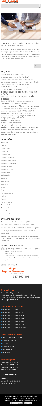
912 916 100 (14, 362)
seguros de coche (12, 118)
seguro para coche (28, 116)
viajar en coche (6, 214)
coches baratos (6, 84)
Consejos (20, 45)
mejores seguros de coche (9, 106)
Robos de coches (6, 202)
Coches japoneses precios (24, 87)
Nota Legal (27, 403)
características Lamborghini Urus (9, 77)
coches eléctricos (9, 87)
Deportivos (4, 184)
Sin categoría (5, 208)
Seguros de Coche (7, 205)
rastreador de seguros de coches (12, 108)
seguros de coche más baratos (11, 123)
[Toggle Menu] (39, 6)
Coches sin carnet (7, 169)
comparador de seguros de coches (17, 97)
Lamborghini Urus (28, 101)
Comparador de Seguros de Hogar (13, 318)
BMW (22, 75)
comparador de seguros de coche (19, 93)
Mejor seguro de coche (29, 106)
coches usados (6, 89)
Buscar (37, 66)
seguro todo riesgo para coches (13, 132)
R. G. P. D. (5, 343)
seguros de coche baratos (11, 120)
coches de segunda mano (20, 84)
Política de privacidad (9, 340)
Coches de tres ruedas (8, 160)
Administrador (7, 349)
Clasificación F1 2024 (6, 79)
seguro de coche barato (10, 113)
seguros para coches (30, 127)
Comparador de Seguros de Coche (13, 312)
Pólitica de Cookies (8, 346)
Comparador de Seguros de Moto (13, 315)
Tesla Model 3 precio (32, 132)
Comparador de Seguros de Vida (13, 324)
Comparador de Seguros (10, 309)
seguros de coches (12, 125)
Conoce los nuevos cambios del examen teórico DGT (18, 225)
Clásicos (3, 145)
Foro (2, 190)
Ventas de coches (8, 134)
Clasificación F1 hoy (17, 79)
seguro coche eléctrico (8, 111)
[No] (40, 400)
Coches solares (6, 172)
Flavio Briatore (18, 101)
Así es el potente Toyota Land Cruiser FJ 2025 (15, 222)
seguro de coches (25, 113)
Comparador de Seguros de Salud (13, 321)
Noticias (3, 196)
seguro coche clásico (30, 108)
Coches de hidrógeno (8, 157)
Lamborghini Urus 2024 (7, 103)
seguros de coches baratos (11, 127)
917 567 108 (14, 365)
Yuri (5, 45)
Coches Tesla (5, 175)
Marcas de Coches (7, 193)
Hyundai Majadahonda (12, 249)
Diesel (3, 187)
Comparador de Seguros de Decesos (14, 327)
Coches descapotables (8, 163)
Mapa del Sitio (7, 352)
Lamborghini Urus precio (20, 103)
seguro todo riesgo (27, 130)
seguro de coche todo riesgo (10, 116)
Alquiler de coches (13, 75)
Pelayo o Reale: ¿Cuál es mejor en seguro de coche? (20, 43)
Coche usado (5, 148)
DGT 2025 (11, 101)
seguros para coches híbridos (10, 130)
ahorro (3, 74)
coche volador (17, 89)
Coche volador (5, 151)
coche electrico (34, 82)
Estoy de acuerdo (16, 403)
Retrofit (3, 199)
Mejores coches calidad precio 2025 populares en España (20, 228)
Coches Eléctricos (6, 166)
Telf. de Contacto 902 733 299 (12, 337)
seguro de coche (25, 111)
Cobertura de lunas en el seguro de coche (15, 82)
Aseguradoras (5, 142)
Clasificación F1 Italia (28, 79)
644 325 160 (14, 367)
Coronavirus (5, 181)
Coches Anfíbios (6, 154)
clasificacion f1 (24, 77)
